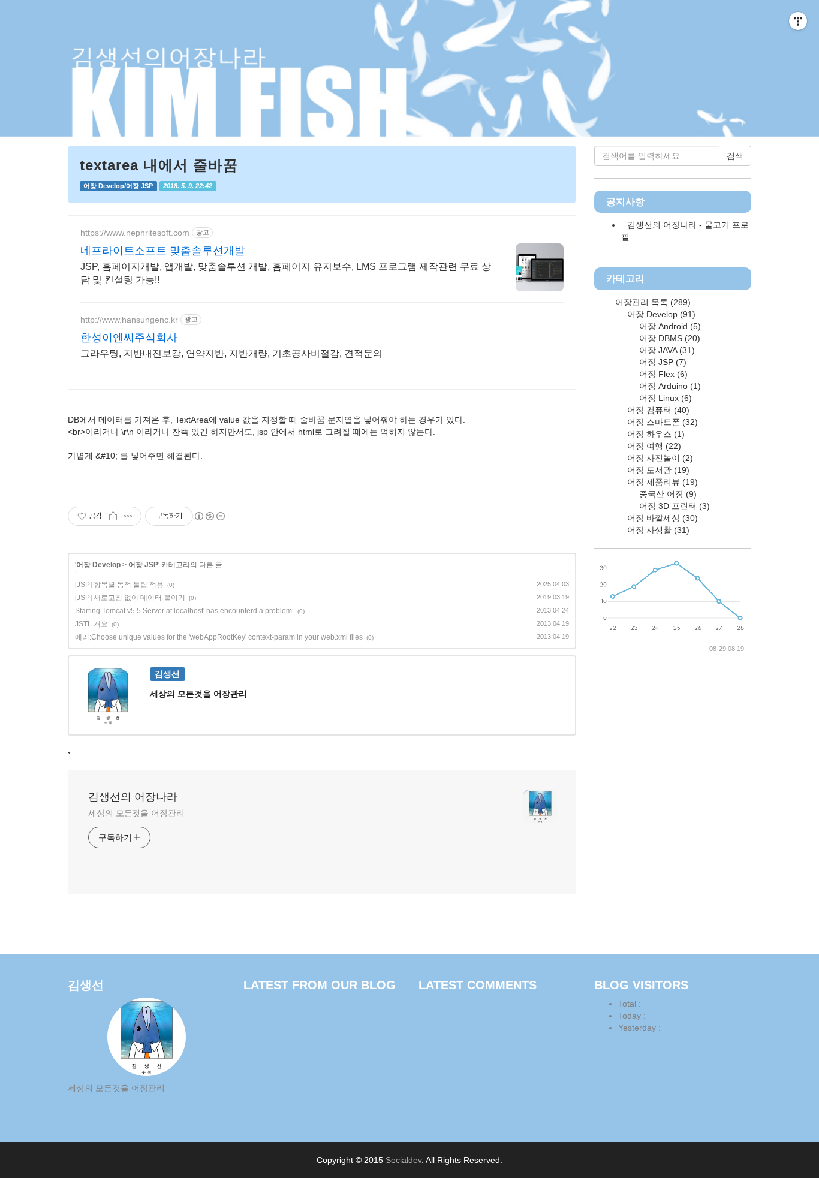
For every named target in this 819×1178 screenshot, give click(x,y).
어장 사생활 (657, 530)
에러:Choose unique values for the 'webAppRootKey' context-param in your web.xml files (219, 637)
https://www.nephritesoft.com (134, 232)
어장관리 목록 (652, 302)
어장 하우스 (655, 434)
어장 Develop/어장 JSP (118, 185)
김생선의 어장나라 (132, 797)
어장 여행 (653, 446)
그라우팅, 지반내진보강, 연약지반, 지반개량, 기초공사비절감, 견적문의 (231, 353)
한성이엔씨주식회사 (128, 338)
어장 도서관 (657, 470)
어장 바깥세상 (661, 518)
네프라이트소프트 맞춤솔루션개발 (162, 251)
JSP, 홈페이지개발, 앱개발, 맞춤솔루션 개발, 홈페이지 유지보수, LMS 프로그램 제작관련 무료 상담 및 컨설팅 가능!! (285, 273)
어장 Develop (98, 565)
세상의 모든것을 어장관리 (136, 813)
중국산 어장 (667, 494)
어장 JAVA (666, 350)
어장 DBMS (668, 338)
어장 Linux (664, 398)
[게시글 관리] (128, 516)
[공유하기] (113, 516)
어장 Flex (662, 374)
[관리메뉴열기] (798, 21)
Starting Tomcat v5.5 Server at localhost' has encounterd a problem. (184, 611)
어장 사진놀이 (659, 458)
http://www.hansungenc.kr (129, 319)
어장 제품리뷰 (661, 482)
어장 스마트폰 (661, 422)
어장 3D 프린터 (673, 506)
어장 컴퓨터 (657, 410)
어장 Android (669, 326)
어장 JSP (143, 565)
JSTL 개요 (91, 624)
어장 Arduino (669, 386)
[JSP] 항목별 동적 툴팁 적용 (119, 584)
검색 (735, 156)
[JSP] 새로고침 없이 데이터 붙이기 (130, 597)
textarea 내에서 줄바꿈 (159, 165)
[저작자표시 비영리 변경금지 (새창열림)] (209, 516)
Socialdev (403, 1160)
